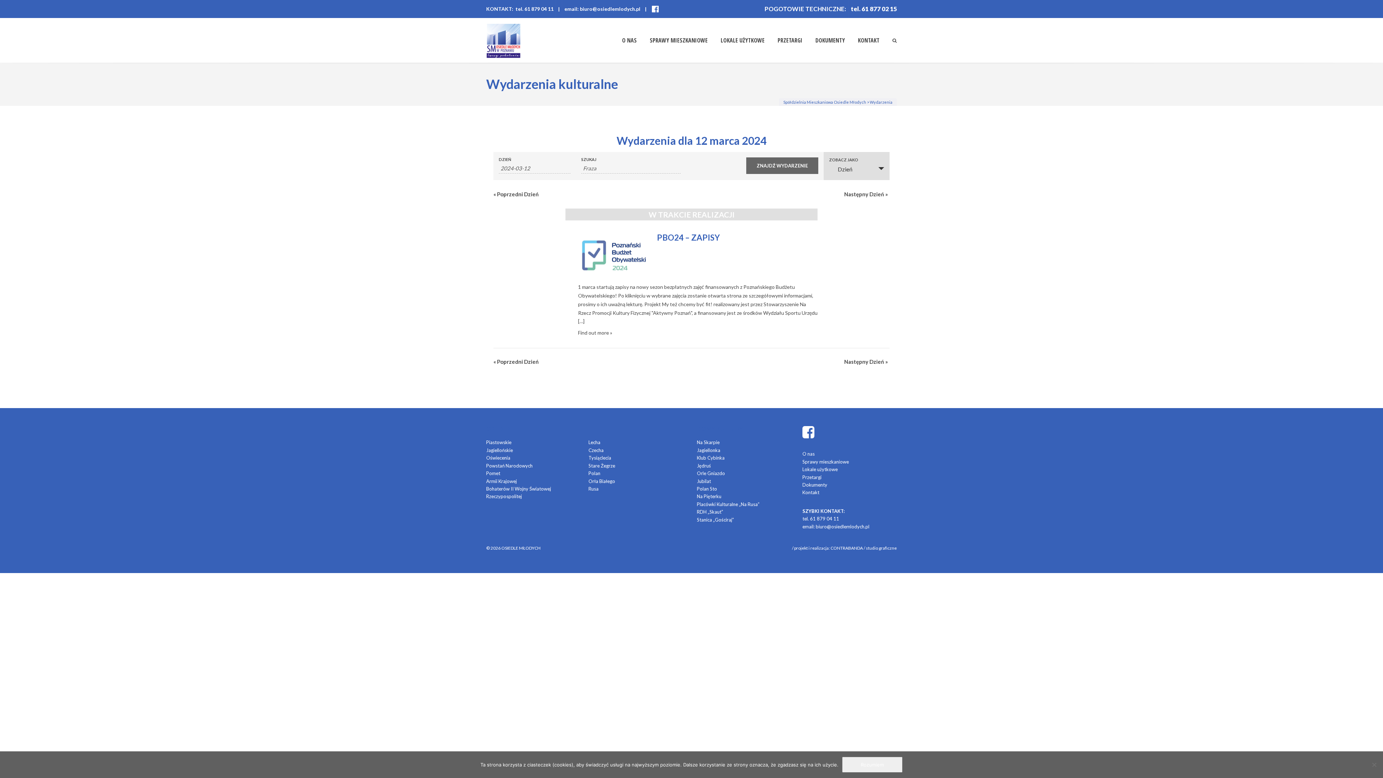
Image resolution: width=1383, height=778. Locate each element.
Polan (594, 473)
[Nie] (1374, 764)
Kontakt (869, 40)
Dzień (505, 159)
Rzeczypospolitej (504, 496)
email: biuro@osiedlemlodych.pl (602, 9)
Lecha (594, 442)
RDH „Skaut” (710, 512)
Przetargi (790, 40)
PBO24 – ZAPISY (688, 237)
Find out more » (595, 333)
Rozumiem (872, 765)
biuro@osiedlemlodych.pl (842, 526)
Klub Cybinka (711, 458)
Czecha (596, 450)
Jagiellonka (708, 450)
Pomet (493, 473)
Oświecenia (498, 458)
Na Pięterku (709, 496)
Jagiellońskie (499, 450)
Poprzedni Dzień (516, 194)
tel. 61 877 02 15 (874, 9)
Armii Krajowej (501, 481)
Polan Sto (707, 489)
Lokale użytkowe (743, 40)
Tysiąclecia (599, 458)
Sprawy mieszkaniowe (679, 40)
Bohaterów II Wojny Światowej (518, 489)
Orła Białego (601, 481)
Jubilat (704, 481)
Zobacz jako (843, 160)
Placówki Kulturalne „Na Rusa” (728, 504)
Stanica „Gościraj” (715, 520)
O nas (629, 40)
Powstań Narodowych (509, 466)
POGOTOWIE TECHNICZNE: (805, 9)
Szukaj (588, 159)
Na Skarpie (708, 442)
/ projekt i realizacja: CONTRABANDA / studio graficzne (844, 548)
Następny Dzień (866, 194)
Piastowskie (498, 442)
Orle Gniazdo (711, 473)
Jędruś (704, 466)
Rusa (593, 489)
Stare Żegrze (601, 466)
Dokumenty (830, 40)
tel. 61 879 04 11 (820, 519)
